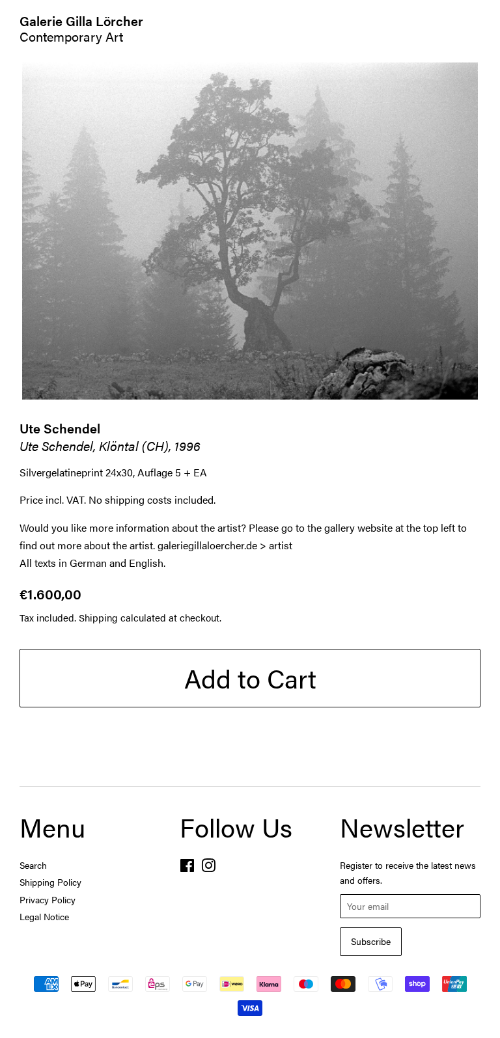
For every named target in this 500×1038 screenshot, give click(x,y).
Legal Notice (44, 916)
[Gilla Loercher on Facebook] (187, 868)
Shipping (98, 617)
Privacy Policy (48, 900)
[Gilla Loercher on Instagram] (208, 868)
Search (33, 865)
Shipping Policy (50, 882)
